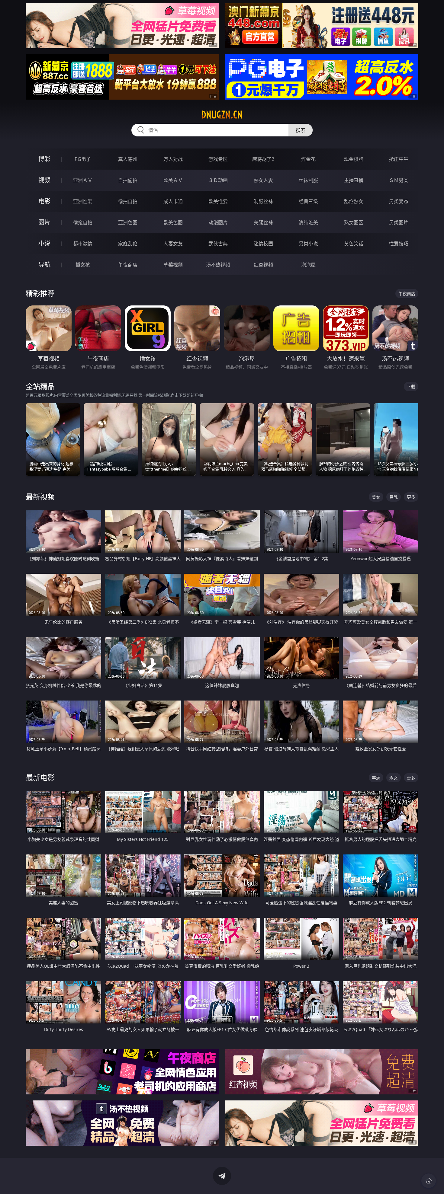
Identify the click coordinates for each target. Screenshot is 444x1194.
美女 (376, 497)
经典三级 (308, 201)
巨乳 (393, 497)
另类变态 (398, 201)
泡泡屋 (308, 264)
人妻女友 (173, 243)
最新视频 (40, 497)
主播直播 (353, 180)
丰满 (376, 778)
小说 (44, 243)
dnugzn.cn (222, 115)
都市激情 (82, 243)
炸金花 (308, 159)
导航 (44, 264)
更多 (411, 497)
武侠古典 (218, 243)
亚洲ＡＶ (82, 180)
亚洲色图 (127, 222)
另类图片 (398, 222)
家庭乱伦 (127, 243)
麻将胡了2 (263, 159)
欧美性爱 (218, 201)
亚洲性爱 (82, 201)
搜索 (300, 130)
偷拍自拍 (127, 201)
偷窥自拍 (82, 222)
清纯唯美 (308, 222)
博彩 (44, 159)
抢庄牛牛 (398, 159)
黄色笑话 (353, 243)
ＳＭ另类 (398, 180)
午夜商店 (127, 264)
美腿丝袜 (263, 222)
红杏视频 (263, 264)
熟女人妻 (263, 180)
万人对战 (173, 159)
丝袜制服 (308, 180)
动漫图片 (218, 222)
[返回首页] (428, 1180)
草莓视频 (173, 264)
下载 (411, 386)
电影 (44, 201)
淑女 (393, 778)
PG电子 (83, 159)
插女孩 (83, 264)
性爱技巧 (398, 243)
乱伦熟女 (353, 201)
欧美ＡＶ (173, 180)
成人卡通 (173, 201)
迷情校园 (263, 243)
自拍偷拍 (127, 180)
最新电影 (40, 777)
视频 (44, 180)
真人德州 (127, 159)
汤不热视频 (218, 264)
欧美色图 (173, 222)
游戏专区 (218, 159)
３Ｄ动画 (218, 180)
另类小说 (308, 243)
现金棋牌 (353, 159)
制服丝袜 (263, 201)
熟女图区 (353, 222)
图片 (44, 222)
